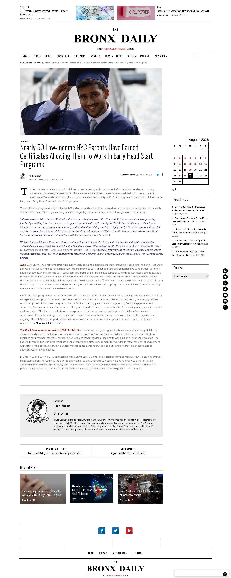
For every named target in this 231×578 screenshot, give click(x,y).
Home (22, 62)
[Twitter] (225, 276)
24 (180, 175)
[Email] (225, 301)
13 (195, 164)
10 (180, 164)
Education (38, 62)
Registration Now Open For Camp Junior (128, 453)
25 (185, 175)
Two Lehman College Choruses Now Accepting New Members (55, 453)
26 (190, 174)
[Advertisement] (38, 38)
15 (205, 164)
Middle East (24, 7)
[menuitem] (25, 56)
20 (195, 170)
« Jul (174, 189)
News (159, 7)
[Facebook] (225, 270)
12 (190, 164)
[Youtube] (225, 295)
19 (190, 170)
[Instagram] (225, 282)
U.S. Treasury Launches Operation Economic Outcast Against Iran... (43, 12)
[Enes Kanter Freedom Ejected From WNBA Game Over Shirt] (136, 12)
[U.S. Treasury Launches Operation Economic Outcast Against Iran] (95, 12)
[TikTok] (225, 289)
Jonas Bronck (26, 18)
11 (185, 164)
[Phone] (225, 307)
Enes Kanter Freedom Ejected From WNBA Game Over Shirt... (183, 11)
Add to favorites (128, 175)
